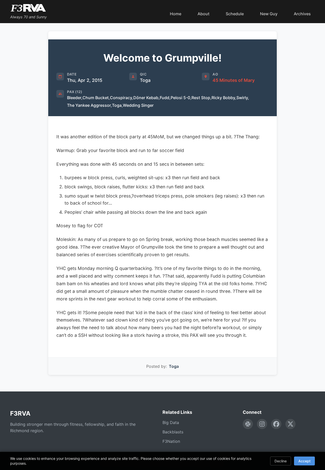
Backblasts (172, 431)
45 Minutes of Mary (234, 80)
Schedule (235, 13)
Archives (302, 13)
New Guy (269, 13)
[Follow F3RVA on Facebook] (276, 424)
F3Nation (171, 441)
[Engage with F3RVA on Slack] (248, 424)
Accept (304, 461)
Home (175, 13)
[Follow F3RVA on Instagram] (262, 424)
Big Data (170, 422)
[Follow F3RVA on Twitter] (290, 424)
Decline (280, 461)
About (203, 13)
